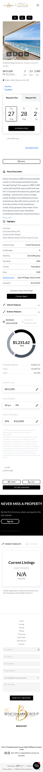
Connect (21, 644)
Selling (21, 631)
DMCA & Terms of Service (23, 769)
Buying (21, 628)
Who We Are (21, 641)
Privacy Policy (7, 769)
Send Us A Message (21, 698)
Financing (21, 634)
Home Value (21, 637)
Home (21, 621)
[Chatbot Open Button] (36, 765)
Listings (21, 624)
